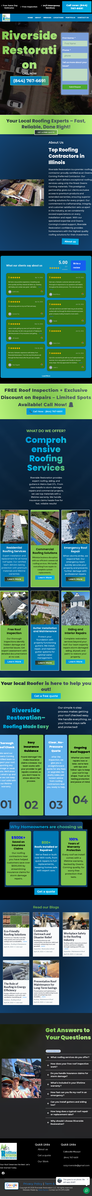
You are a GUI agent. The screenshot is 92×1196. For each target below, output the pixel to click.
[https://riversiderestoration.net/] (6, 17)
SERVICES (47, 17)
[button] (16, 934)
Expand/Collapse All (53, 1051)
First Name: (69, 38)
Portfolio (70, 17)
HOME (30, 17)
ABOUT (38, 17)
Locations (58, 17)
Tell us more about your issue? (74, 64)
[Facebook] (3, 1173)
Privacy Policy (32, 1183)
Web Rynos (43, 1190)
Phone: (66, 50)
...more (24, 941)
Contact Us (83, 17)
